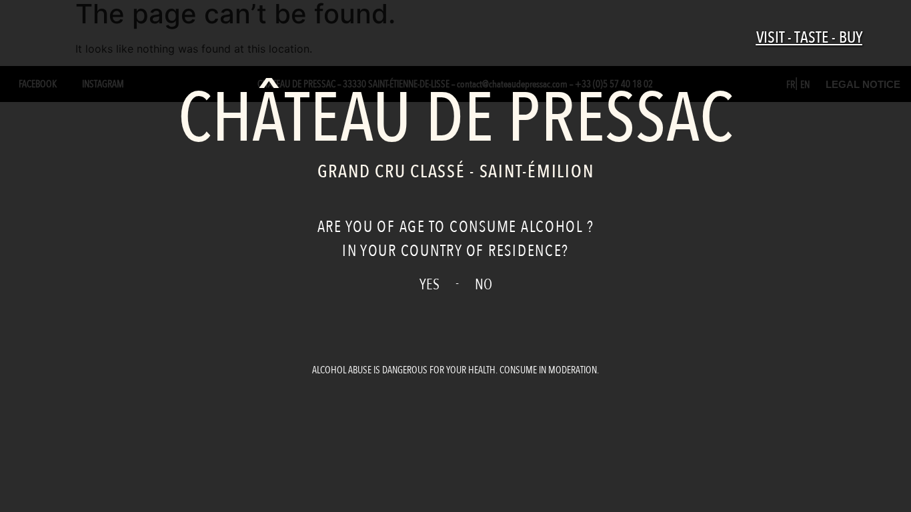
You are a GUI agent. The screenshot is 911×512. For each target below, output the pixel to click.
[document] (455, 256)
